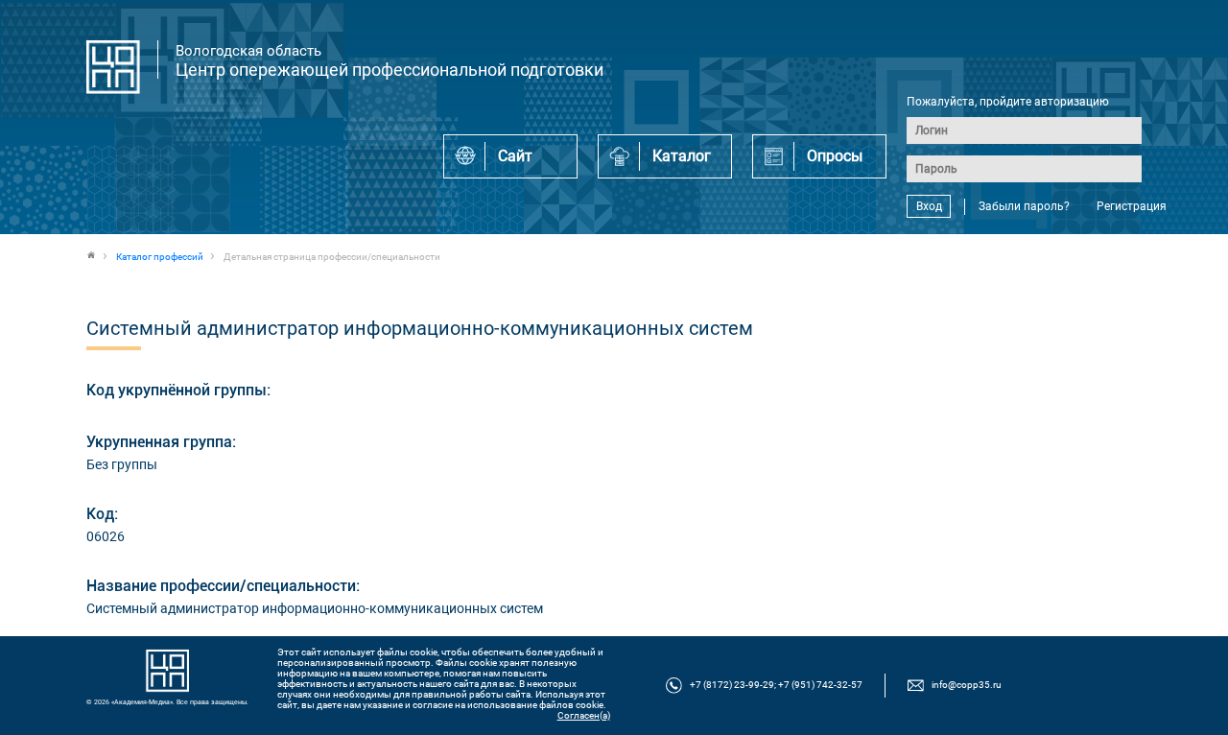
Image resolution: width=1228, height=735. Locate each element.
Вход (929, 206)
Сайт (515, 156)
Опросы (834, 156)
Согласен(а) (583, 715)
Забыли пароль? (1024, 206)
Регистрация (1132, 206)
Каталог (681, 156)
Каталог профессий (159, 256)
